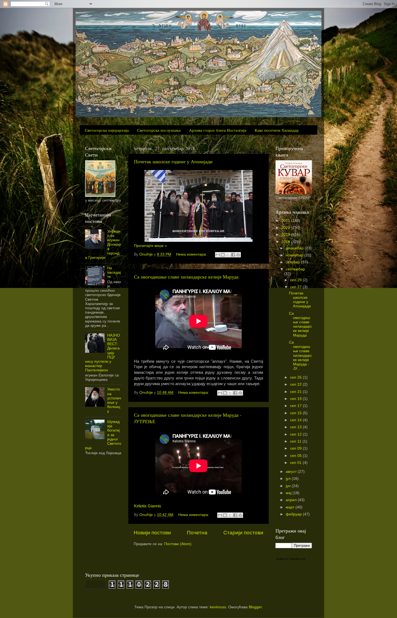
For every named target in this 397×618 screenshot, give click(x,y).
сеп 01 (296, 463)
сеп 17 (296, 406)
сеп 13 (296, 427)
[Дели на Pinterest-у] (238, 254)
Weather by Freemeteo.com (290, 558)
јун (289, 486)
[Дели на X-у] (228, 254)
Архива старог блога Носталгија (217, 130)
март (290, 507)
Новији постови (152, 532)
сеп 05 (296, 456)
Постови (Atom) (177, 544)
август (292, 472)
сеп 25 (296, 377)
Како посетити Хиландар (277, 130)
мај (289, 493)
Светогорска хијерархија (107, 130)
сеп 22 (296, 384)
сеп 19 (296, 399)
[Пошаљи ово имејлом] (217, 254)
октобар (293, 262)
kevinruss (218, 607)
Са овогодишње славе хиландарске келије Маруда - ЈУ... (300, 355)
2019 (286, 235)
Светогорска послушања (159, 130)
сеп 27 (296, 287)
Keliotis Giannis (147, 506)
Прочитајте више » (150, 246)
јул (289, 479)
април (292, 500)
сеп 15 (296, 413)
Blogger (255, 607)
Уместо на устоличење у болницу (114, 400)
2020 (286, 228)
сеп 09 (296, 448)
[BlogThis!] (223, 254)
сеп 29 (296, 280)
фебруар (294, 514)
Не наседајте (114, 272)
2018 (286, 242)
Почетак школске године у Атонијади (173, 161)
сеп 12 (296, 434)
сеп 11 (296, 441)
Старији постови (243, 532)
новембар (295, 255)
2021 (286, 221)
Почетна (197, 532)
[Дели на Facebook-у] (233, 254)
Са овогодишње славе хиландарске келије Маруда (186, 276)
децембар (295, 248)
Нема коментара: (192, 254)
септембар (295, 269)
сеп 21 (296, 392)
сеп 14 (296, 420)
